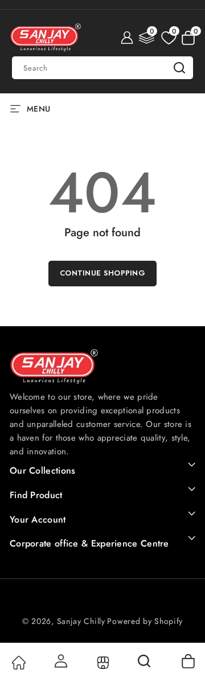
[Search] (145, 664)
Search (179, 67)
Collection (102, 662)
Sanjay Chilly (81, 621)
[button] (188, 37)
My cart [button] (187, 660)
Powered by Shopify (145, 621)
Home (18, 662)
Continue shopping (102, 273)
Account (60, 660)
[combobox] (102, 67)
